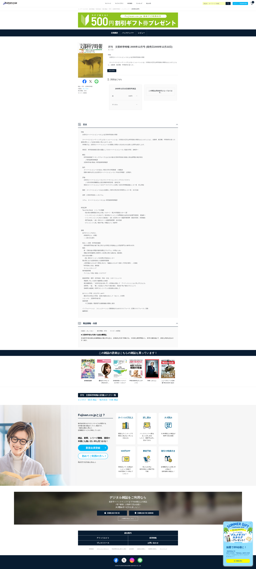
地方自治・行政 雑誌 (101, 9)
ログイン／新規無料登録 (240, 3)
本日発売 (129, 3)
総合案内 (128, 533)
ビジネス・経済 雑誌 (88, 9)
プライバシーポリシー (103, 548)
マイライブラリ (119, 3)
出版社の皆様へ (141, 548)
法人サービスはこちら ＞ (87, 462)
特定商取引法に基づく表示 (119, 548)
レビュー (141, 33)
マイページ (108, 3)
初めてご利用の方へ (93, 456)
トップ (80, 9)
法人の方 (148, 3)
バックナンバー (125, 9)
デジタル (115, 104)
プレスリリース (103, 543)
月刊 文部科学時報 (114, 9)
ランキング (139, 3)
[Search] (228, 3)
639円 (130, 96)
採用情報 (153, 538)
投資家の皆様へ (152, 548)
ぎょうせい (86, 88)
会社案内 (131, 548)
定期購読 (114, 33)
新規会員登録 (93, 447)
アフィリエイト (103, 538)
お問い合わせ (153, 543)
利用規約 (91, 548)
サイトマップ (163, 548)
